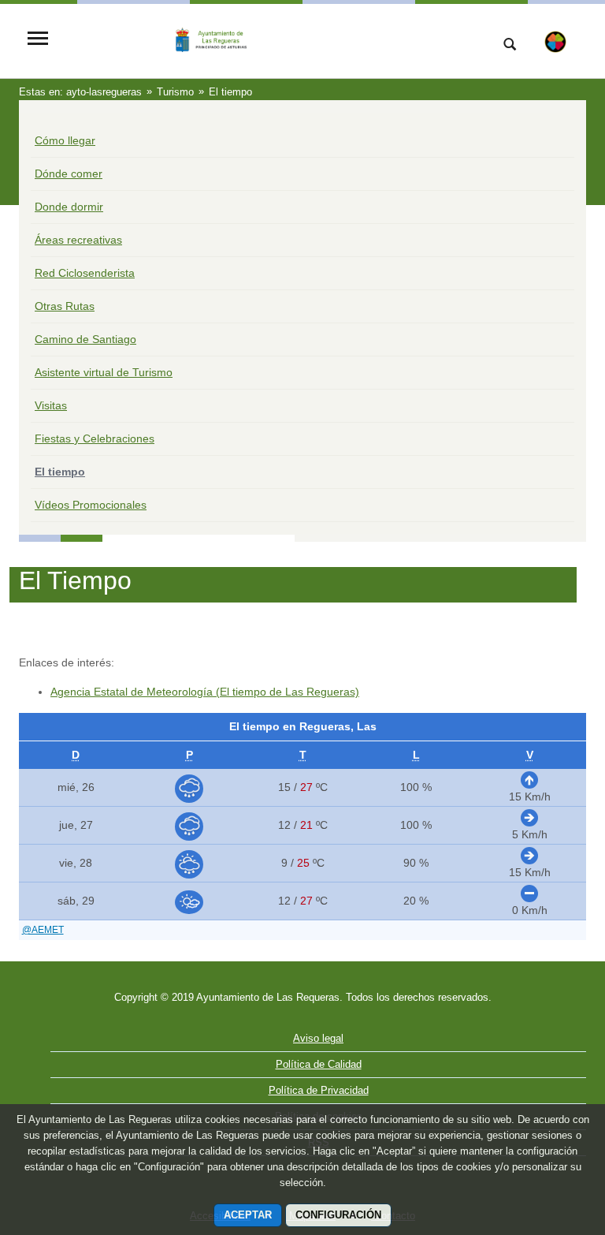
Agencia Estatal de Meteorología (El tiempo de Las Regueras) (204, 691)
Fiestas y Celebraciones (94, 438)
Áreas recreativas (78, 239)
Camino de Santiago (85, 339)
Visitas (51, 405)
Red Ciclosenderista (85, 273)
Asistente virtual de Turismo (104, 372)
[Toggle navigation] (38, 40)
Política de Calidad (319, 1064)
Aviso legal (318, 1038)
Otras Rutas (65, 306)
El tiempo (60, 471)
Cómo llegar (65, 140)
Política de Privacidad (319, 1090)
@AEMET (43, 929)
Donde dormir (69, 206)
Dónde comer (68, 173)
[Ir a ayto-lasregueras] (267, 40)
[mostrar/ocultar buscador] (510, 45)
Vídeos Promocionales (91, 504)
